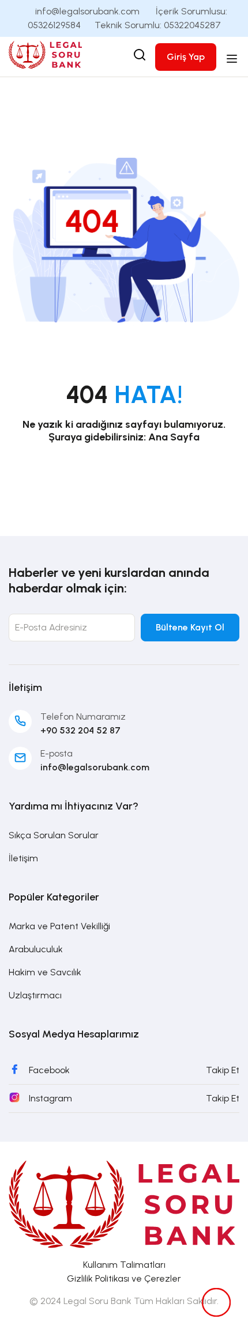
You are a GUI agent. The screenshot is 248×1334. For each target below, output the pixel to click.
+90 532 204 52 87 (80, 730)
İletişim (23, 858)
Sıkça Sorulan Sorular (54, 835)
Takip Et (222, 1070)
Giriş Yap (186, 56)
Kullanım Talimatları (124, 1264)
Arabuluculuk (36, 949)
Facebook (49, 1070)
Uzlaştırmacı (35, 995)
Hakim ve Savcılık (45, 972)
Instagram (50, 1098)
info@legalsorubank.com (94, 767)
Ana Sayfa (174, 437)
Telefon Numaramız (83, 716)
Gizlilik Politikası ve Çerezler (124, 1278)
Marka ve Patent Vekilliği (59, 926)
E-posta (56, 753)
